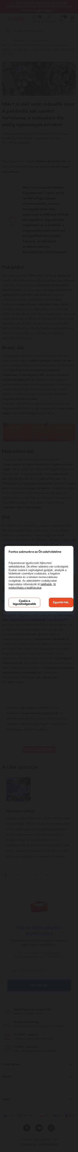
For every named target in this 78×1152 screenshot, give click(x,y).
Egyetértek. (61, 602)
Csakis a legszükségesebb (24, 602)
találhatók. (47, 584)
